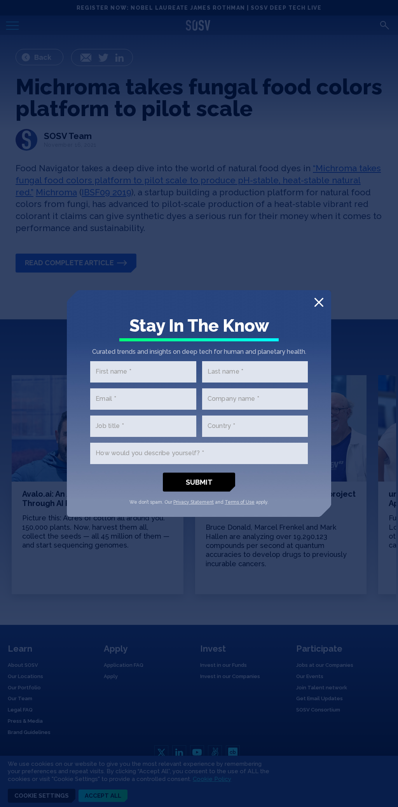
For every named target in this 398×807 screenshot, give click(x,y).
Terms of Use (240, 502)
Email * (106, 399)
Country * (221, 426)
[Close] (318, 302)
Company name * (234, 399)
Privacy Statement (193, 502)
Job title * (110, 426)
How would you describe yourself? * (150, 453)
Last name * (226, 372)
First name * (113, 372)
